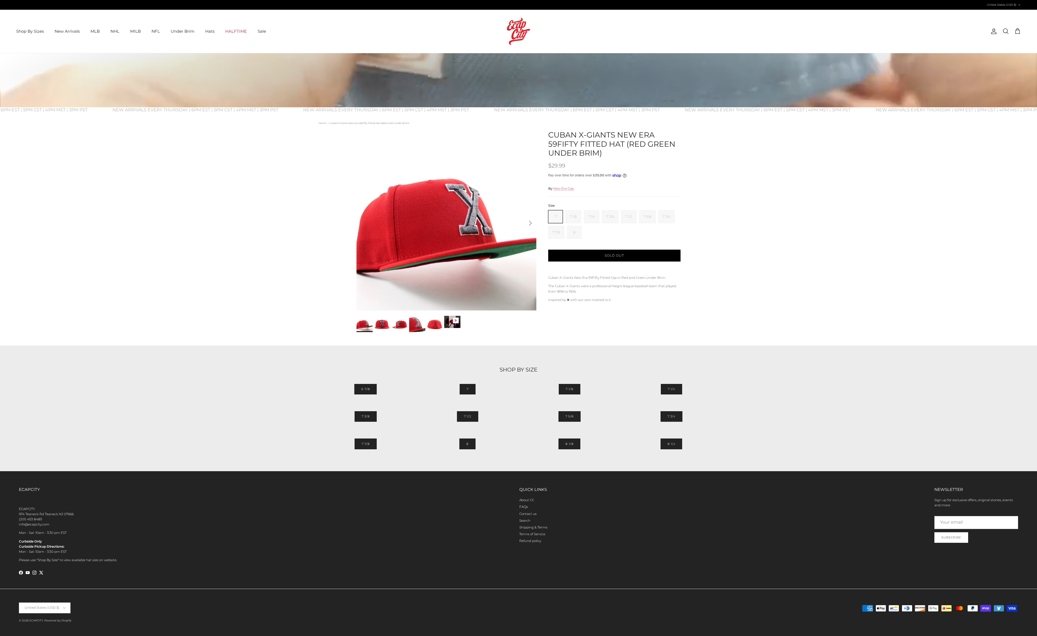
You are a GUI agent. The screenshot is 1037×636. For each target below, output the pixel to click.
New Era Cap (563, 188)
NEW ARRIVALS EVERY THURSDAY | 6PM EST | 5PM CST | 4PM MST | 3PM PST (211, 109)
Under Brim (182, 31)
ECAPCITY (36, 620)
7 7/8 (366, 444)
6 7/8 (365, 389)
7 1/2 (467, 416)
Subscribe (951, 537)
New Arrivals (67, 31)
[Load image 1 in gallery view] (446, 220)
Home (322, 123)
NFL (155, 31)
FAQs (523, 507)
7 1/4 (671, 389)
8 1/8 (569, 444)
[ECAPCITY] (518, 31)
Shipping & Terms (533, 527)
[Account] (992, 31)
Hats (209, 31)
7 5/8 (569, 416)
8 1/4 (671, 444)
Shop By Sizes (30, 31)
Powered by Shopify (57, 620)
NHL (114, 31)
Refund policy (530, 541)
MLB (95, 31)
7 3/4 (671, 416)
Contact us (528, 514)
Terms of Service (532, 534)
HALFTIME (236, 31)
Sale (262, 31)
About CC (526, 500)
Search (524, 520)
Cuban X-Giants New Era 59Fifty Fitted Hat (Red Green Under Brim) (369, 123)
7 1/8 (569, 389)
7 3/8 (366, 416)
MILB (135, 31)
